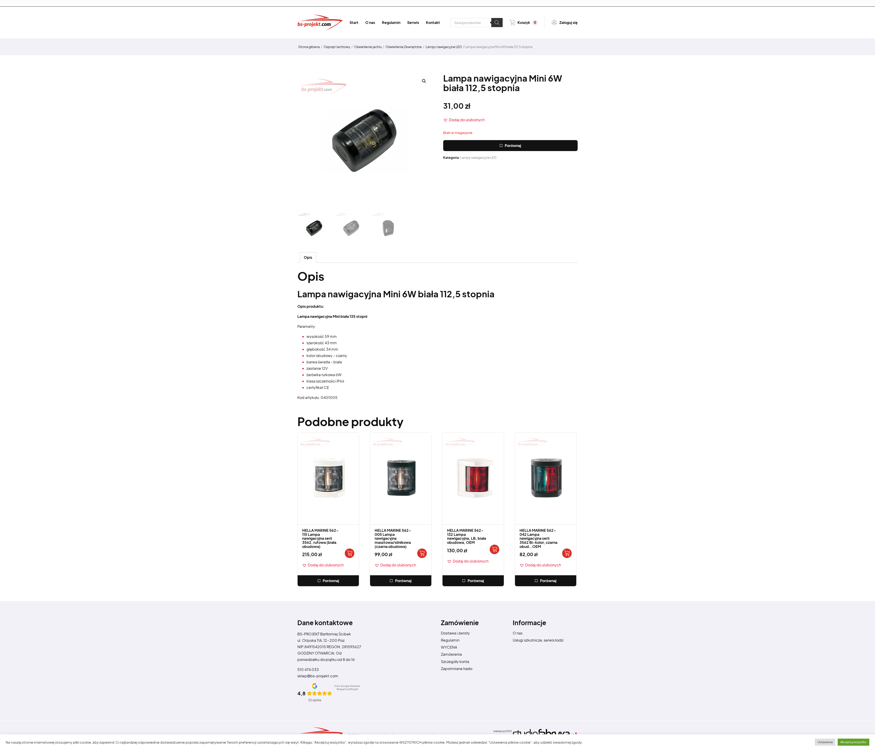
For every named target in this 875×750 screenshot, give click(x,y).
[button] (464, 120)
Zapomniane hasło (456, 668)
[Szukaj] (497, 22)
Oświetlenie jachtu (368, 47)
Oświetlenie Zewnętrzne (404, 47)
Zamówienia (451, 654)
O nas (370, 22)
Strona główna (309, 47)
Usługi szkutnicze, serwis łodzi (538, 640)
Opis (308, 257)
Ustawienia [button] (825, 742)
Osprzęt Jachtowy (337, 47)
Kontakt (433, 22)
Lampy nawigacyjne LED (444, 47)
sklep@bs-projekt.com (317, 675)
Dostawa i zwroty (455, 633)
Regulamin (391, 22)
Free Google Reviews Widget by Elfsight (347, 688)
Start (354, 22)
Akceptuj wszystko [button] (853, 742)
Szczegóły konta (455, 661)
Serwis (413, 22)
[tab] (308, 257)
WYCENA (449, 647)
